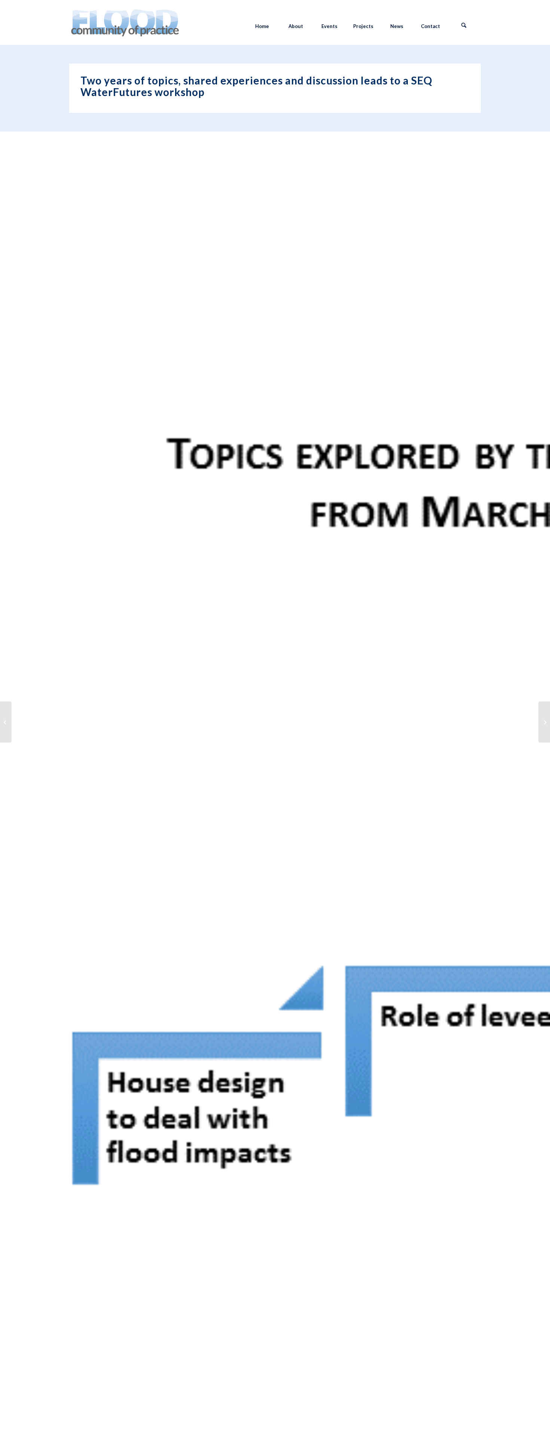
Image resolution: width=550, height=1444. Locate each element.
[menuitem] (262, 26)
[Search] (464, 26)
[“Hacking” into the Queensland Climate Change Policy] (6, 722)
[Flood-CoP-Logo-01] (124, 26)
